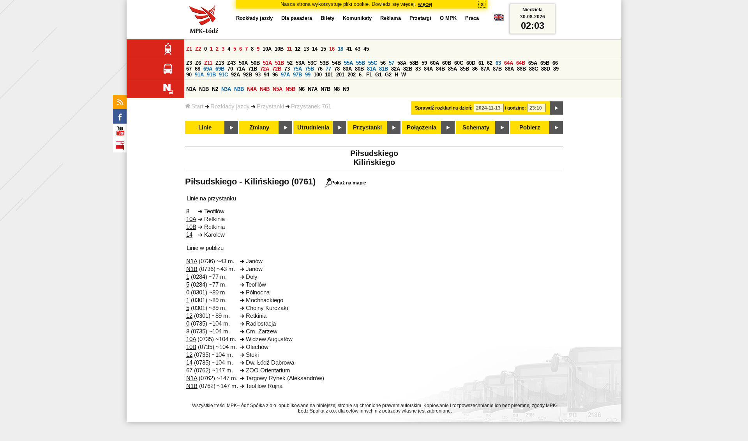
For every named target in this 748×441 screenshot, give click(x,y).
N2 (215, 89)
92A (235, 75)
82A (395, 69)
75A (297, 69)
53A (300, 63)
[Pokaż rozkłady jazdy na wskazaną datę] (556, 108)
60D (470, 63)
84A (428, 69)
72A (264, 69)
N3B (239, 89)
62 (489, 63)
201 (340, 75)
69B (219, 69)
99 (307, 75)
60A (434, 63)
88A (509, 69)
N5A (277, 89)
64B (520, 63)
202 (352, 75)
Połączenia (421, 127)
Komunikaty (357, 18)
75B (309, 69)
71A (240, 69)
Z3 (189, 63)
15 (323, 49)
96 (275, 75)
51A (267, 63)
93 (258, 75)
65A (532, 63)
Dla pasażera (296, 18)
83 (418, 69)
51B (279, 63)
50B (255, 63)
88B (521, 69)
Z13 (219, 63)
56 (383, 63)
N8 (336, 89)
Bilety (327, 18)
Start (197, 106)
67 (189, 69)
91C (223, 75)
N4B (265, 89)
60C (458, 63)
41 (349, 49)
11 (289, 49)
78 (337, 69)
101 (329, 75)
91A (199, 75)
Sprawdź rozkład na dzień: (444, 108)
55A (348, 63)
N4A (252, 89)
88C (533, 69)
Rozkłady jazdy (230, 106)
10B (279, 49)
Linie (205, 127)
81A (371, 69)
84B (440, 69)
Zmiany (259, 127)
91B (211, 75)
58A (401, 63)
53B (324, 63)
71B (252, 69)
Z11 (208, 63)
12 (297, 49)
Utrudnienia (313, 127)
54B (336, 63)
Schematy (475, 127)
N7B (325, 89)
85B (464, 69)
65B (544, 63)
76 (320, 69)
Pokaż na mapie (348, 183)
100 (318, 75)
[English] (499, 19)
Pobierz (529, 127)
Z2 (198, 49)
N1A (191, 89)
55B (360, 63)
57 (391, 63)
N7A (313, 89)
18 (340, 49)
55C (372, 63)
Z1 (189, 49)
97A (285, 75)
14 (315, 49)
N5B (290, 89)
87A (485, 69)
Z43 (231, 63)
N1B (204, 89)
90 (189, 75)
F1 (369, 75)
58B (413, 63)
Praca (472, 18)
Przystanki (270, 106)
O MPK (448, 18)
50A (243, 63)
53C (312, 63)
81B (383, 69)
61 (481, 63)
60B (446, 63)
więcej (425, 4)
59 (424, 63)
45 (366, 49)
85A (452, 69)
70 (230, 69)
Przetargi (420, 18)
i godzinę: (515, 108)
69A (207, 69)
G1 (378, 75)
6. (361, 75)
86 (475, 69)
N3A (226, 89)
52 (290, 63)
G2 (388, 75)
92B (247, 75)
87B (497, 69)
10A (267, 49)
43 (357, 49)
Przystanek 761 (311, 106)
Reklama (390, 18)
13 (306, 49)
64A (508, 63)
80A (347, 69)
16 (332, 49)
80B (359, 69)
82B (407, 69)
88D (545, 69)
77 (328, 69)
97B (297, 75)
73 (287, 69)
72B (276, 69)
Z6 (198, 63)
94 (266, 75)
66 (555, 63)
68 (197, 69)
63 (498, 63)
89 (556, 69)
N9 (346, 89)
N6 (301, 89)
